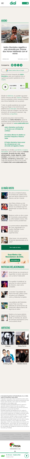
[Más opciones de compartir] (27, 84)
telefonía (10, 96)
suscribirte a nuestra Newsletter (14, 151)
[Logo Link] (13, 3)
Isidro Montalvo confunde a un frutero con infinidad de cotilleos (13, 129)
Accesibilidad (6, 436)
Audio (4, 20)
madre (3, 80)
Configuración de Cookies (18, 438)
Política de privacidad (17, 436)
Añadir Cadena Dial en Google (16, 70)
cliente (19, 97)
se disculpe (12, 109)
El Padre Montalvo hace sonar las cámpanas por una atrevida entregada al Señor (14, 144)
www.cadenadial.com (21, 123)
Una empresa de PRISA (15, 445)
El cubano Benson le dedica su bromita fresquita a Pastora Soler (14, 136)
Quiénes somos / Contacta (8, 434)
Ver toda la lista (15, 247)
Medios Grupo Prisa (15, 449)
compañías (13, 114)
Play (26, 456)
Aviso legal (25, 434)
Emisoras (18, 434)
